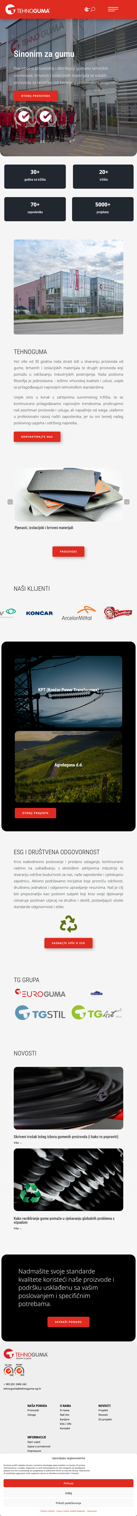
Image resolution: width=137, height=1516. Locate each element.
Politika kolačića (47, 1511)
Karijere (64, 1419)
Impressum (92, 1511)
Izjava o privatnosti (38, 1446)
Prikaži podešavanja (68, 1503)
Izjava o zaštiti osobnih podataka (71, 1511)
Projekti (103, 1410)
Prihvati (68, 1483)
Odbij (68, 1493)
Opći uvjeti (33, 1442)
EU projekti (105, 1419)
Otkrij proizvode (35, 95)
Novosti (103, 1414)
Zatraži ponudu (68, 1322)
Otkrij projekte (35, 813)
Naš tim (64, 1414)
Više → (18, 1142)
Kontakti (65, 1428)
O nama (64, 1410)
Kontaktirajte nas (37, 436)
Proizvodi (68, 551)
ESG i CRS (65, 1423)
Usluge (31, 1414)
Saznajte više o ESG (68, 943)
